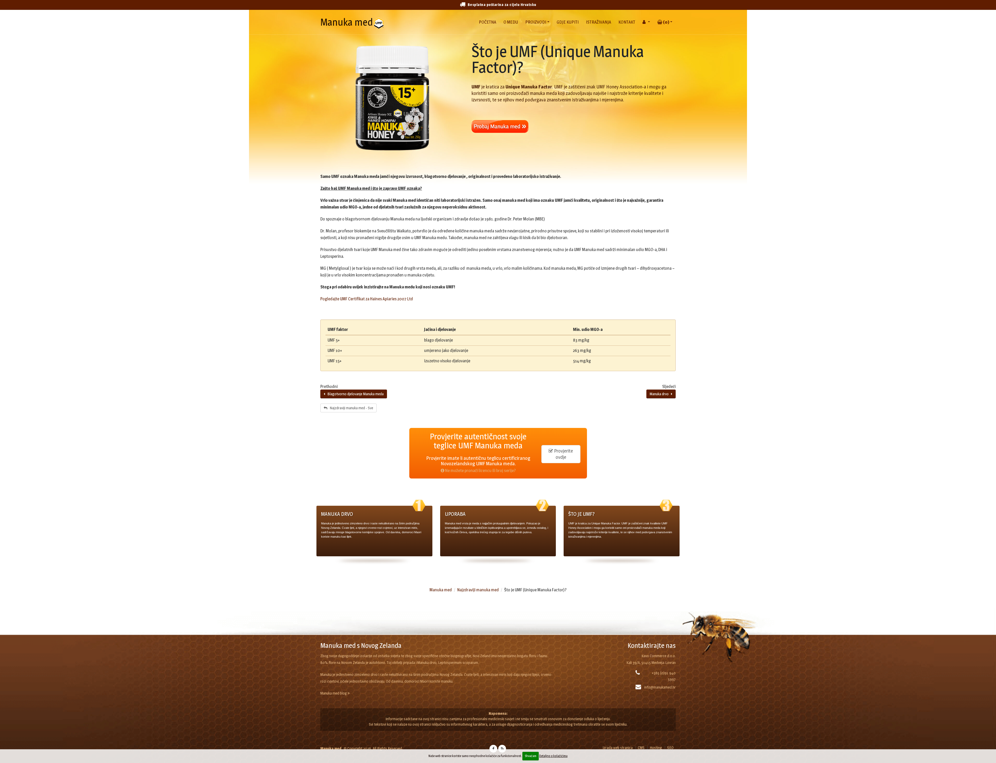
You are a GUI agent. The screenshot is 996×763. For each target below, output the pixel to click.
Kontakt (626, 22)
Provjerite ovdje (563, 454)
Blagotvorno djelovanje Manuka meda (354, 394)
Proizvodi (535, 22)
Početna (487, 22)
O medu (510, 22)
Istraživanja (598, 22)
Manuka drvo (660, 394)
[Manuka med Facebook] (493, 749)
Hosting (656, 747)
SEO (670, 747)
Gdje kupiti (568, 22)
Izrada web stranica (618, 747)
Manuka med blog (334, 693)
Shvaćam (530, 756)
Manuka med (346, 22)
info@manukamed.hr (660, 687)
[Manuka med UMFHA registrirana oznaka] (380, 22)
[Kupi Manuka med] (574, 126)
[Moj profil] (646, 20)
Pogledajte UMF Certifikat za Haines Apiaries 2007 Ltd (366, 298)
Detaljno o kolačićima (553, 756)
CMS (641, 747)
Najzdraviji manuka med (478, 589)
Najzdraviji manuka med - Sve (350, 408)
